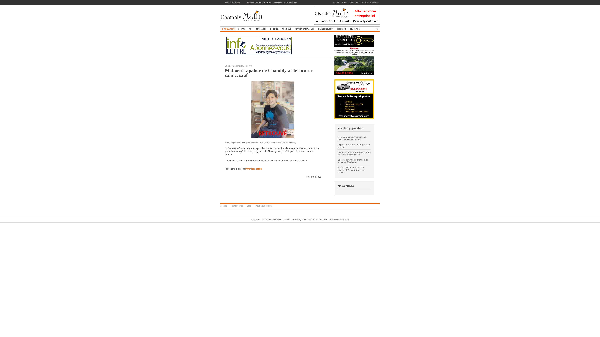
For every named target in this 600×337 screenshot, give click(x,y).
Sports (241, 29)
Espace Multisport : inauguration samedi (354, 145)
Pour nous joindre (370, 2)
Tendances (261, 29)
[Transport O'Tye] (354, 99)
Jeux (357, 2)
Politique (286, 29)
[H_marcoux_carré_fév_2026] (354, 54)
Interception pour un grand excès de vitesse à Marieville (354, 153)
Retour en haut (313, 176)
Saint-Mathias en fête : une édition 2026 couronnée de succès (351, 170)
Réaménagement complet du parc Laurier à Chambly (352, 138)
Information (228, 29)
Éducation (355, 29)
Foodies (274, 29)
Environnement (325, 29)
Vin (250, 29)
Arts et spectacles (304, 29)
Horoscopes (347, 2)
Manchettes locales (253, 168)
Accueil (336, 2)
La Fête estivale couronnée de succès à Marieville (353, 161)
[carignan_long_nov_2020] (259, 45)
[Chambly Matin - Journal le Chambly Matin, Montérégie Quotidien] (241, 15)
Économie (341, 29)
